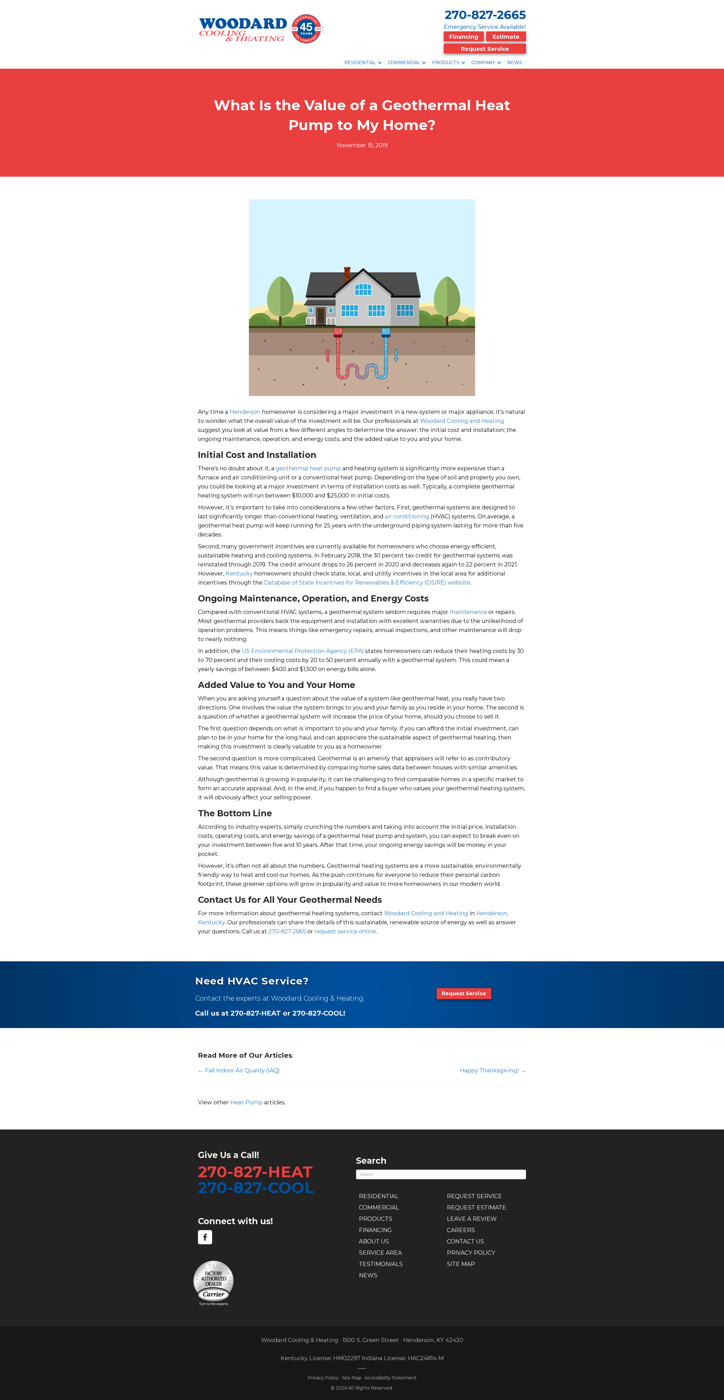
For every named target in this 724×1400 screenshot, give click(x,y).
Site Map (461, 1264)
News (514, 62)
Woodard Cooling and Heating (462, 420)
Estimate (506, 36)
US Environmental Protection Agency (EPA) (303, 651)
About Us (374, 1241)
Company (483, 62)
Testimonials (381, 1264)
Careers (461, 1230)
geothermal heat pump (308, 468)
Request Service (485, 49)
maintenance (468, 612)
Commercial (404, 62)
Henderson (245, 411)
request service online (345, 931)
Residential (360, 62)
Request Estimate (476, 1207)
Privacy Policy (471, 1252)
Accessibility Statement (391, 1377)
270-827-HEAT (255, 1171)
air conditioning (407, 516)
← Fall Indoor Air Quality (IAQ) (239, 1070)
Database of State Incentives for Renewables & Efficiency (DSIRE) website (367, 582)
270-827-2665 (485, 14)
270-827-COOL (256, 1187)
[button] (380, 63)
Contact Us (465, 1241)
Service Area (380, 1252)
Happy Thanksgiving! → (493, 1070)
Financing (463, 36)
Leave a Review (472, 1218)
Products (445, 62)
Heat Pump (246, 1102)
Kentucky (239, 573)
